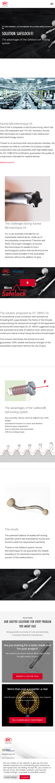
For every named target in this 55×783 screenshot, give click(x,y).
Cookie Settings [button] (11, 777)
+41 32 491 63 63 (8, 758)
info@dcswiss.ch (8, 754)
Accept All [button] (24, 777)
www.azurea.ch (7, 162)
